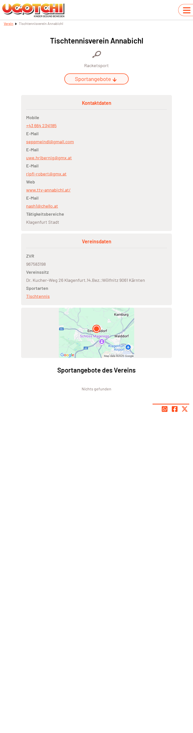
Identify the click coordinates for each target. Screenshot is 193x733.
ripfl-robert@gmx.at (46, 173)
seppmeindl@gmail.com (50, 141)
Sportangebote (93, 78)
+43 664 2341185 (41, 125)
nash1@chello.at (42, 206)
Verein (8, 23)
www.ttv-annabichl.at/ (48, 190)
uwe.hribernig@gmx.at (49, 157)
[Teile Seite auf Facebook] (174, 409)
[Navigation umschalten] (186, 10)
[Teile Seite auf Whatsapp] (164, 409)
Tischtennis (38, 296)
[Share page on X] (184, 409)
